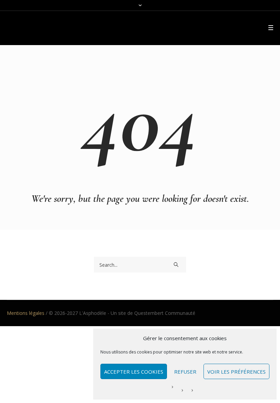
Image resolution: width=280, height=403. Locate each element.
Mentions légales (25, 313)
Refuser (185, 371)
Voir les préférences (236, 371)
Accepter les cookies (133, 371)
